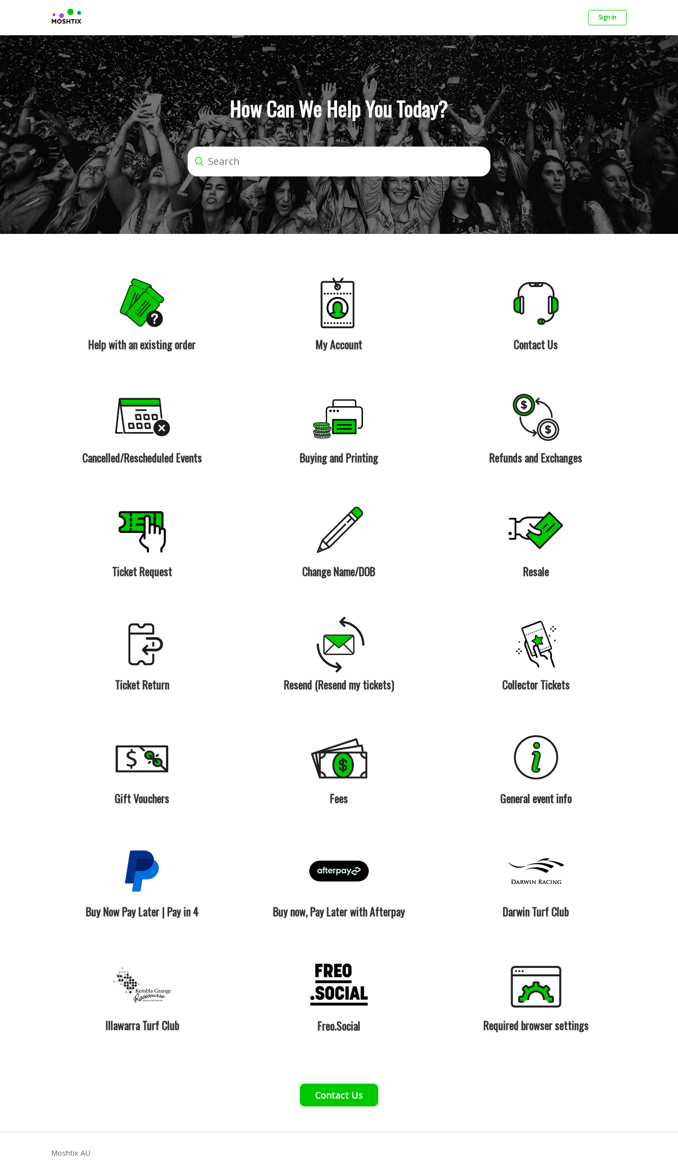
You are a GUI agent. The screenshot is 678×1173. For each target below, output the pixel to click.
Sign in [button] (607, 17)
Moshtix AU (70, 1153)
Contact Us (339, 1095)
